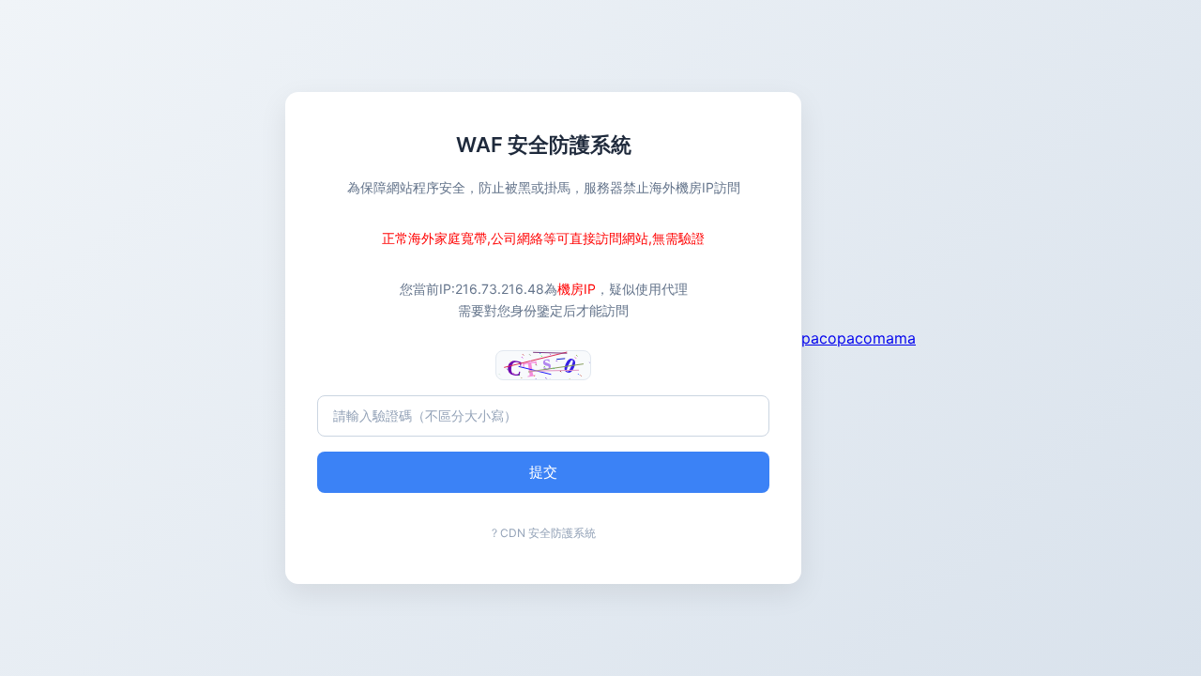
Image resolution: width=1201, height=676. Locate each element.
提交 (543, 472)
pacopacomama (858, 338)
